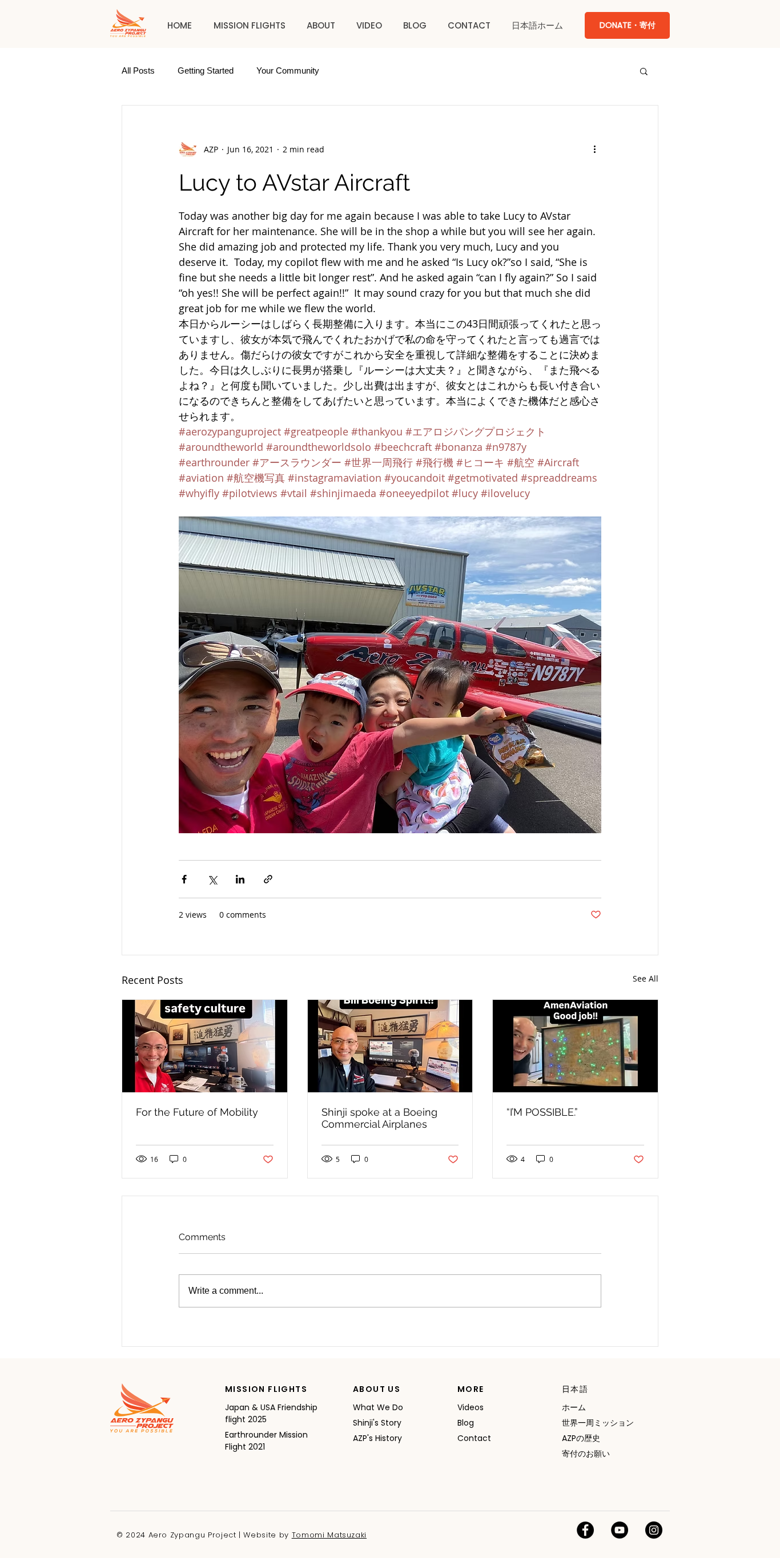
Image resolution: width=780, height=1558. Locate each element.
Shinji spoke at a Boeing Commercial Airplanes (379, 1118)
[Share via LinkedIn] (240, 879)
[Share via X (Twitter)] (212, 879)
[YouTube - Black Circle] (619, 1530)
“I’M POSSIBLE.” (542, 1112)
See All (645, 978)
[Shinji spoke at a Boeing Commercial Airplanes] (390, 1046)
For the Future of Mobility (197, 1112)
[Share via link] (268, 879)
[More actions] (594, 149)
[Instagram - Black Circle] (653, 1530)
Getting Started (206, 70)
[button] (249, 25)
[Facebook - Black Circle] (585, 1530)
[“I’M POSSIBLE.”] (575, 1046)
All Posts (138, 70)
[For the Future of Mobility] (204, 1046)
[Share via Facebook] (184, 879)
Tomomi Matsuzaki (329, 1534)
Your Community (287, 70)
